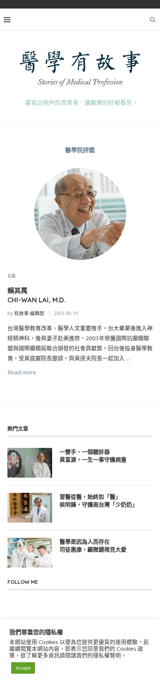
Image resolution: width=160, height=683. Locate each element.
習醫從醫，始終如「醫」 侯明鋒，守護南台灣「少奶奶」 (99, 500)
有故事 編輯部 (29, 313)
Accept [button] (23, 667)
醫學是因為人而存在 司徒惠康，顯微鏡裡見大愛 (93, 545)
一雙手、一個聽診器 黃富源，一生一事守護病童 (93, 455)
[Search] (152, 19)
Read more (21, 372)
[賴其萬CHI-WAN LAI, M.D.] (80, 214)
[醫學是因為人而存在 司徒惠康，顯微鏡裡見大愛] (29, 552)
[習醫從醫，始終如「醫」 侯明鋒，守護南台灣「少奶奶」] (29, 508)
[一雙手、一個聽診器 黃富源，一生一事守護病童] (29, 463)
